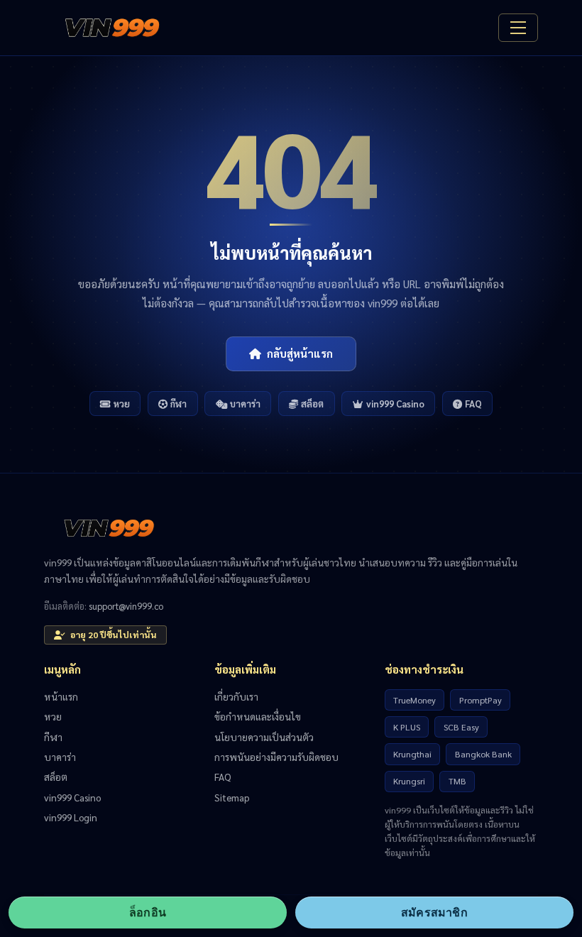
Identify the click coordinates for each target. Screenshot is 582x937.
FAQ (473, 404)
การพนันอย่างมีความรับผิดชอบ (276, 756)
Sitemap (231, 797)
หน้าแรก (61, 696)
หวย (122, 404)
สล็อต (312, 404)
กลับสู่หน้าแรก (300, 353)
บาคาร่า (245, 404)
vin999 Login (70, 817)
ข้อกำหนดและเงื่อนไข (257, 716)
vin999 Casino (395, 404)
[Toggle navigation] (518, 27)
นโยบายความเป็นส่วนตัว (264, 736)
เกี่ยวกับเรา (236, 696)
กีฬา (178, 404)
